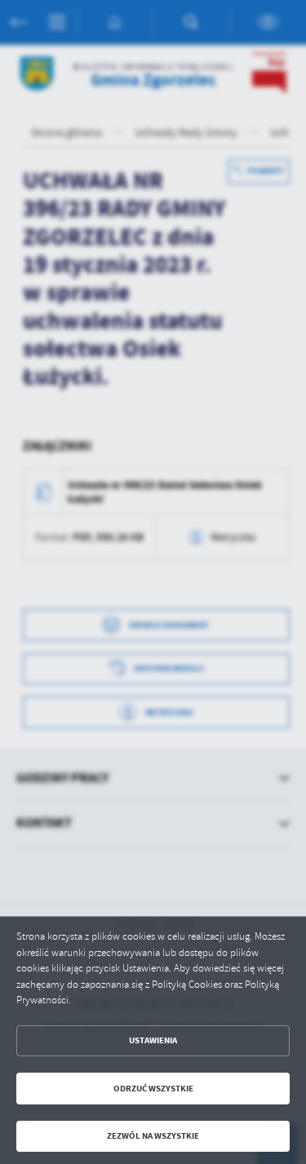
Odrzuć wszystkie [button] (153, 1088)
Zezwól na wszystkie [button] (153, 1136)
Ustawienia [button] (153, 1040)
